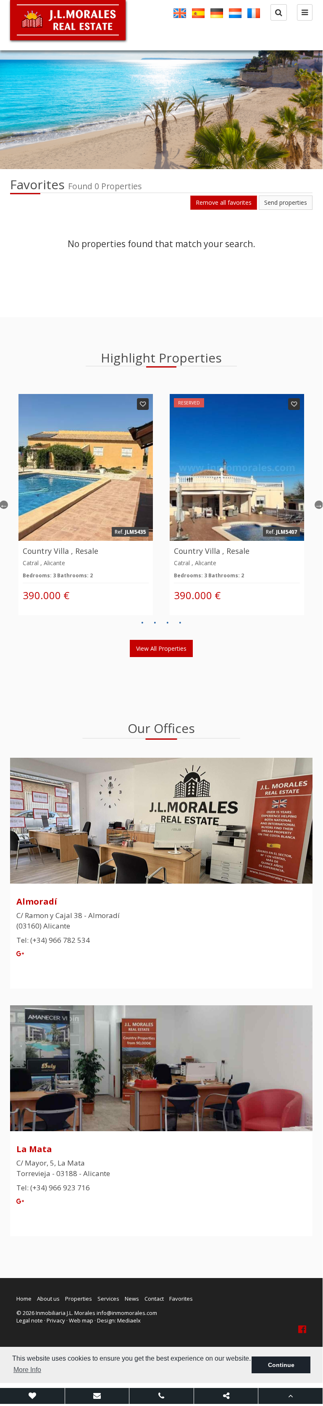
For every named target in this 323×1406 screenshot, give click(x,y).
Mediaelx (129, 1320)
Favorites (181, 1298)
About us (48, 1298)
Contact (154, 1298)
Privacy (56, 1320)
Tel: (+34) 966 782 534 (53, 940)
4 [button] (180, 622)
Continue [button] (281, 1365)
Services (108, 1298)
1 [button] (142, 622)
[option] (161, 109)
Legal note (29, 1320)
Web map (81, 1320)
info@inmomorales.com (127, 1313)
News (132, 1298)
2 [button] (155, 622)
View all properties (161, 648)
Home (24, 1298)
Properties (78, 1298)
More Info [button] (27, 1369)
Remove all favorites (224, 202)
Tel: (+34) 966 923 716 (53, 1187)
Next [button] (319, 505)
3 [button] (167, 622)
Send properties (285, 202)
